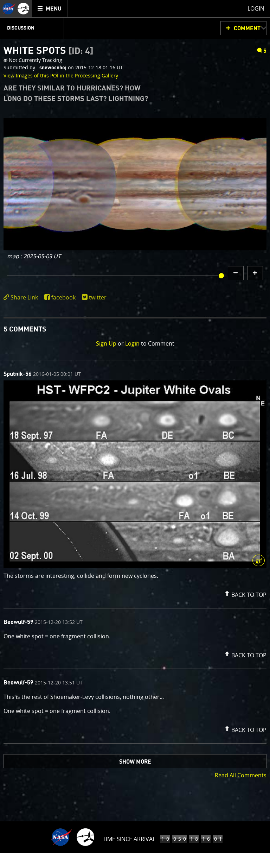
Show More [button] (135, 762)
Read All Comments (240, 775)
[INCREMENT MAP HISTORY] (255, 273)
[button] (244, 593)
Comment (247, 28)
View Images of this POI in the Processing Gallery (61, 75)
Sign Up (106, 343)
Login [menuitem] (256, 8)
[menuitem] (50, 8)
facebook (63, 297)
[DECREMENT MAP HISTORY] (236, 273)
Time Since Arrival (129, 839)
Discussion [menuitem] (20, 28)
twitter (98, 297)
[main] (135, 426)
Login (132, 343)
